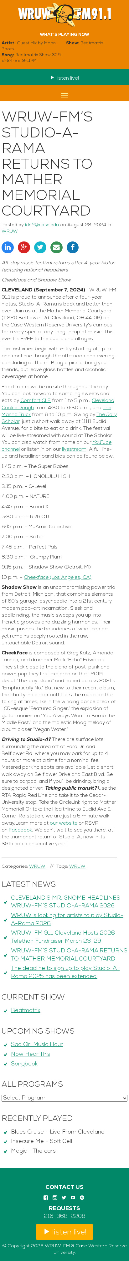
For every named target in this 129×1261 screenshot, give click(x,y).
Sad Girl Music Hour (37, 1045)
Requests (64, 1209)
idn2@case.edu (42, 225)
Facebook (20, 830)
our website (63, 823)
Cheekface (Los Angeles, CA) (57, 577)
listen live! (67, 78)
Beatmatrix (91, 43)
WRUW (10, 231)
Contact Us (64, 1187)
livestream (74, 449)
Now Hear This (30, 1054)
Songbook (24, 1064)
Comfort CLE (35, 400)
